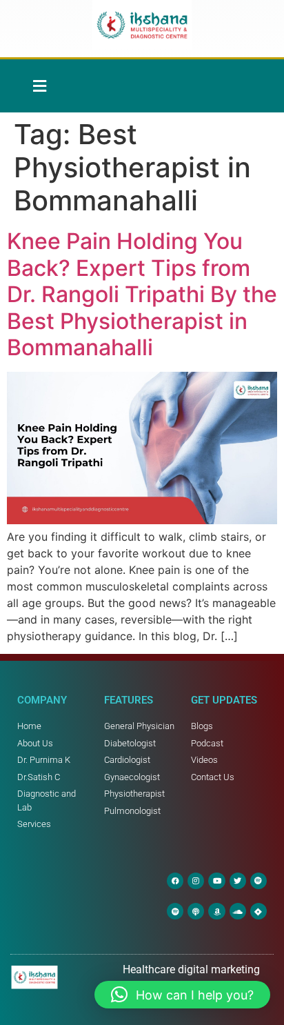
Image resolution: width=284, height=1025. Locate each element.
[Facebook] (175, 881)
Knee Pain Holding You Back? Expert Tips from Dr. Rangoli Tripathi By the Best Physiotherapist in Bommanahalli (142, 294)
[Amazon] (216, 911)
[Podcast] (195, 911)
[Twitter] (238, 881)
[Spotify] (258, 881)
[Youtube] (216, 881)
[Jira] (258, 911)
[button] (39, 86)
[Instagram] (195, 881)
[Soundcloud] (238, 911)
